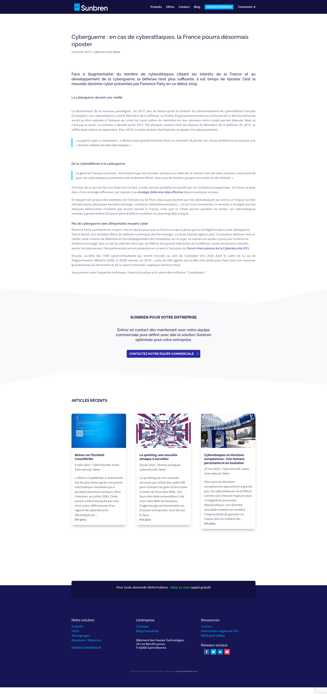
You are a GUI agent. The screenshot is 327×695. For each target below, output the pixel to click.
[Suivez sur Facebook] (206, 651)
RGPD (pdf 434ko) (213, 635)
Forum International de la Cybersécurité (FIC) (218, 248)
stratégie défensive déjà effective (160, 192)
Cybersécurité (103, 52)
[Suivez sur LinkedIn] (220, 651)
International (83, 469)
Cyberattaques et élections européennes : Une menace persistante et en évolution (224, 459)
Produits (156, 7)
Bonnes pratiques (169, 465)
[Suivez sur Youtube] (227, 651)
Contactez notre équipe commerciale (161, 353)
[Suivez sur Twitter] (213, 651)
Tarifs (75, 631)
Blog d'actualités (147, 631)
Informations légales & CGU (220, 631)
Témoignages (81, 635)
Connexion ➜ (246, 7)
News (116, 52)
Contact (184, 7)
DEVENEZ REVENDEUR (86, 648)
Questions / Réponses (86, 640)
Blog (197, 7)
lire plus (80, 519)
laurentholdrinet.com (186, 671)
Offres (170, 7)
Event (115, 465)
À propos (142, 626)
